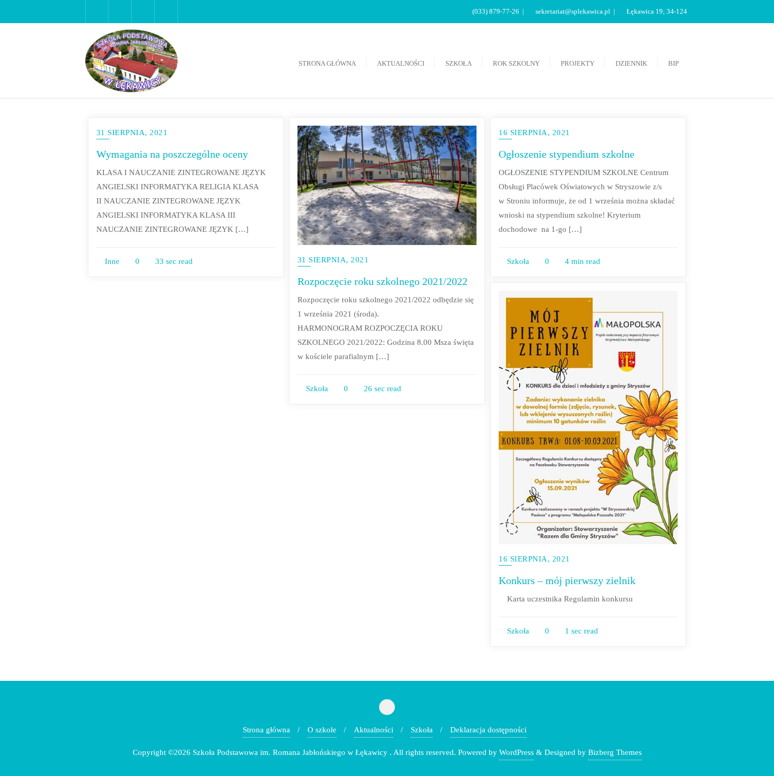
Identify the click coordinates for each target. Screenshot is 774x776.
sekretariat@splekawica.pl (573, 11)
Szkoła (316, 388)
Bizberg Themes (615, 752)
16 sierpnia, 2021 (534, 132)
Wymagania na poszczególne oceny (172, 154)
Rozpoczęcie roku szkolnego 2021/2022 (382, 281)
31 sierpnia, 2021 (132, 132)
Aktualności (373, 730)
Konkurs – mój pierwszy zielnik (567, 580)
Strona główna (266, 730)
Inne (111, 261)
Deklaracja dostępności (488, 730)
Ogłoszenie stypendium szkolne (566, 154)
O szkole (321, 730)
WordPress (516, 752)
